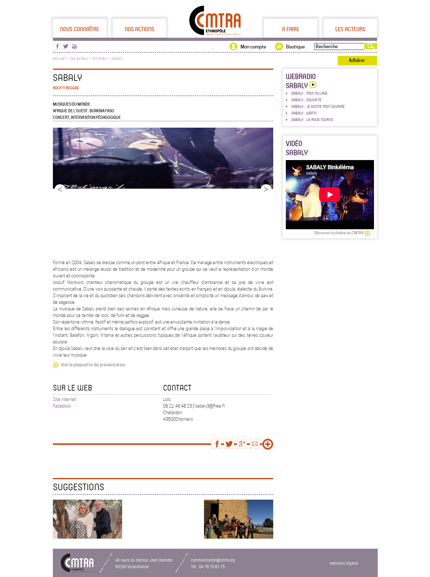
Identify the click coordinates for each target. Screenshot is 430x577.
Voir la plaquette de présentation (93, 364)
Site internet (64, 399)
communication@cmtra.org (213, 560)
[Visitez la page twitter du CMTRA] (66, 48)
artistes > (102, 58)
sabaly (117, 58)
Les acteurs (350, 29)
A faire (290, 29)
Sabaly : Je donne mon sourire (318, 106)
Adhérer (357, 60)
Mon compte (253, 47)
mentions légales (344, 563)
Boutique (295, 47)
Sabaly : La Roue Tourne (312, 119)
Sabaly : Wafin (304, 112)
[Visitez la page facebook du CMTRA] (57, 48)
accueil (59, 58)
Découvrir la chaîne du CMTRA (339, 232)
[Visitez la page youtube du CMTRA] (74, 48)
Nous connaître (79, 29)
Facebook (62, 405)
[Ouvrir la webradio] (312, 85)
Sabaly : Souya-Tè (306, 99)
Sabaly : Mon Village (309, 93)
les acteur (79, 58)
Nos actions (139, 29)
